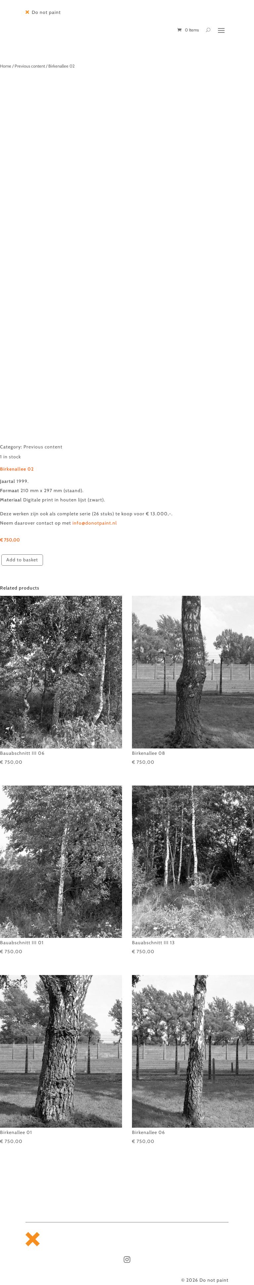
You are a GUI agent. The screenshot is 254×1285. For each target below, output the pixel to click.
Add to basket (22, 560)
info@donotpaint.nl (95, 523)
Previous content (30, 66)
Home (5, 66)
